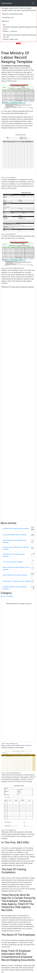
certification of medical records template (17, 581)
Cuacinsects (6, 3)
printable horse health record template (16, 528)
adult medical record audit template (15, 575)
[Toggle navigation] (33, 3)
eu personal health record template (14, 535)
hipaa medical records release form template (15, 541)
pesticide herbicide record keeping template (14, 588)
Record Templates (7, 596)
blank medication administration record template (16, 568)
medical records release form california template (16, 548)
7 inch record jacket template (13, 562)
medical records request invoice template (13, 555)
